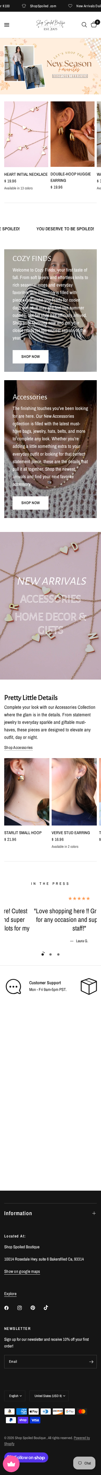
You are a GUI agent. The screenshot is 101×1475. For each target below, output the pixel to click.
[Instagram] (23, 1308)
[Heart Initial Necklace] (26, 134)
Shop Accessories (18, 747)
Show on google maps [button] (22, 1271)
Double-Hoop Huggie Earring (70, 177)
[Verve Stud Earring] (74, 792)
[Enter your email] (91, 1361)
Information (18, 1213)
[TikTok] (50, 1307)
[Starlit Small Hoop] (26, 792)
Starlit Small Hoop (23, 833)
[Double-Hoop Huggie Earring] (72, 134)
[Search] (84, 25)
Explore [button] (10, 1293)
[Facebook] (10, 1308)
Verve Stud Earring (71, 833)
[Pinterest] (37, 1308)
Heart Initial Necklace (26, 174)
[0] (93, 25)
